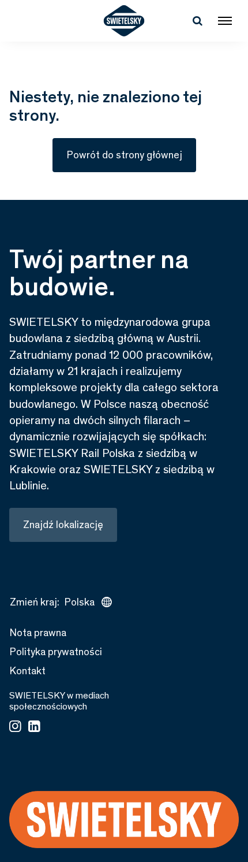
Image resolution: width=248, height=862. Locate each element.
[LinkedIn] (34, 727)
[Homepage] (124, 20)
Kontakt (27, 670)
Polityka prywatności (55, 651)
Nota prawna (37, 632)
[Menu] (225, 21)
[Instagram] (15, 727)
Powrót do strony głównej (124, 154)
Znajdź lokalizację (63, 524)
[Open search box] (197, 21)
